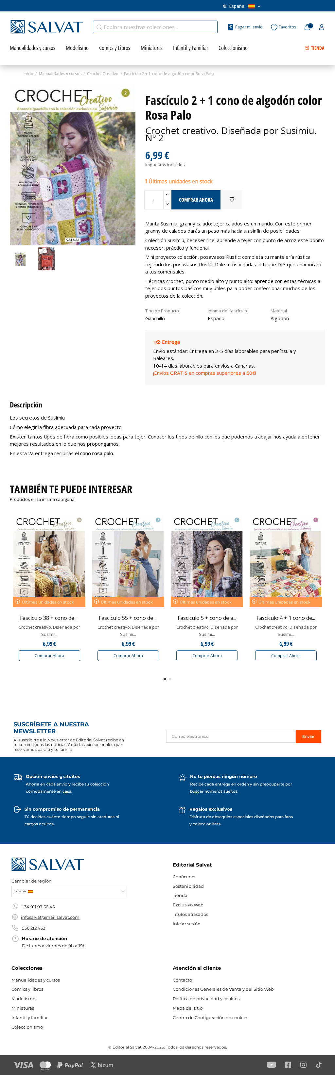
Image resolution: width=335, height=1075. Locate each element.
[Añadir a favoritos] (231, 199)
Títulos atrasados (190, 914)
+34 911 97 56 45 (38, 906)
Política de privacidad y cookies (206, 998)
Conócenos (184, 876)
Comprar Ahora (49, 655)
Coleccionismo (27, 1027)
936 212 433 (33, 928)
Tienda (180, 895)
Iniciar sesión (187, 923)
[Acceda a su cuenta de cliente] (322, 27)
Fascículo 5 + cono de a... (207, 617)
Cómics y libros (27, 989)
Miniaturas (22, 1008)
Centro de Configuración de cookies (210, 1017)
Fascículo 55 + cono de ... (128, 617)
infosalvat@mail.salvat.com (50, 917)
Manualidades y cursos (35, 980)
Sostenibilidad (188, 886)
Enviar (308, 736)
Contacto (182, 980)
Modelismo (23, 998)
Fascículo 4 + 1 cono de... (285, 617)
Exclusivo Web (188, 904)
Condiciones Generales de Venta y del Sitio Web (223, 989)
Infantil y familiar (29, 1017)
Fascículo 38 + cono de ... (49, 617)
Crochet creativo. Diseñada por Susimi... (49, 630)
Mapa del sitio (188, 1008)
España (236, 6)
